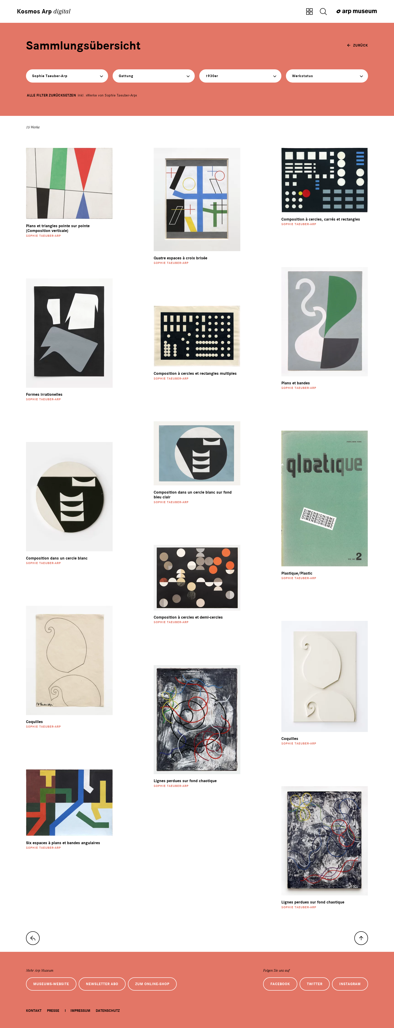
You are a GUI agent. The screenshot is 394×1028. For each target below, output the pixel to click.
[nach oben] (361, 938)
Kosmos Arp (43, 11)
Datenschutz (108, 1011)
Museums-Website (51, 984)
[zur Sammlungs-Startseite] (33, 938)
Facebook (280, 984)
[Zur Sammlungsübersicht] (309, 11)
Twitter (314, 984)
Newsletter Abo (102, 984)
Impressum (80, 1011)
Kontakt (33, 1011)
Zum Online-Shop (152, 984)
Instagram (350, 984)
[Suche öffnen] (323, 11)
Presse (53, 1011)
